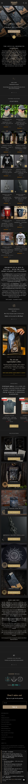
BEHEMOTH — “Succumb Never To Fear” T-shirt (21, 249)
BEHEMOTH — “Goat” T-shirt (7, 148)
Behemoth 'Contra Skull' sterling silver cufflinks (21, 172)
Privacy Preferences (5, 726)
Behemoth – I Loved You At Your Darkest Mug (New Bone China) (7, 225)
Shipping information (5, 717)
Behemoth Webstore (7, 145)
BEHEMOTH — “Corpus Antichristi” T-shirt (21, 148)
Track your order (4, 734)
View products (14, 458)
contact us (13, 779)
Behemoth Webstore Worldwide (7, 120)
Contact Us (3, 739)
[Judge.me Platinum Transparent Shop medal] (7, 679)
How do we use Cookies (5, 730)
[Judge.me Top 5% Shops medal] (20, 679)
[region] (14, 18)
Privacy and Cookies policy (6, 724)
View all (14, 261)
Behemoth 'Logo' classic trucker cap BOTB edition (21, 123)
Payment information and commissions (8, 719)
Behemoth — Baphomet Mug (21, 223)
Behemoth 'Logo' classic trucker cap (7, 123)
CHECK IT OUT (14, 31)
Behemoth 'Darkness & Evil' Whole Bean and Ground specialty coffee (7, 251)
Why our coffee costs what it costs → (14, 373)
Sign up (14, 707)
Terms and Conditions (5, 722)
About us (3, 715)
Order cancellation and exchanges (7, 732)
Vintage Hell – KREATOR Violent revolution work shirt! (9, 419)
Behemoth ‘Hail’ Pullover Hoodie (7, 172)
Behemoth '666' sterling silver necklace (7, 198)
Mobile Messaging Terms (6, 728)
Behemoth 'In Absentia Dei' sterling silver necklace (21, 198)
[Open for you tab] (23, 779)
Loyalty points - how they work (7, 737)
